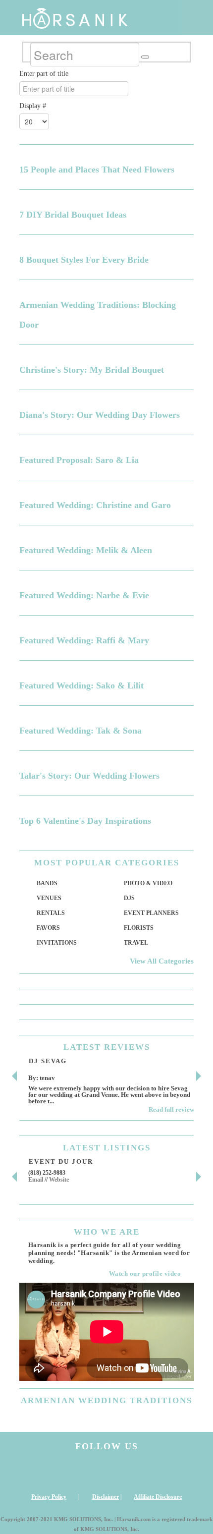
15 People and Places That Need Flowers (96, 169)
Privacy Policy (48, 1496)
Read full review (171, 1109)
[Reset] (145, 57)
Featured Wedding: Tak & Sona (80, 731)
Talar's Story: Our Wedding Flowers (89, 776)
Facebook (83, 1472)
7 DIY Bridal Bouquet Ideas (72, 215)
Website (59, 1179)
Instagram (38, 1472)
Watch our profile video (145, 1273)
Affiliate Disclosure (158, 1496)
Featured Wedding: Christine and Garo (95, 505)
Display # (32, 106)
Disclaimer (105, 1496)
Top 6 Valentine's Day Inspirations (85, 821)
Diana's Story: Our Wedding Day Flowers (99, 415)
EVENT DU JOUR (61, 1161)
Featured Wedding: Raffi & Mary (84, 640)
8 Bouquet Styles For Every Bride (84, 260)
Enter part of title (44, 73)
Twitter (129, 1472)
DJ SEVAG (48, 1061)
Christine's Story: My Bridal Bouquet (91, 370)
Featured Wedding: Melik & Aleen (85, 550)
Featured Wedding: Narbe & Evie (84, 595)
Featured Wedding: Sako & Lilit (81, 685)
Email (35, 1179)
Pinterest (174, 1472)
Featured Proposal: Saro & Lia (79, 460)
